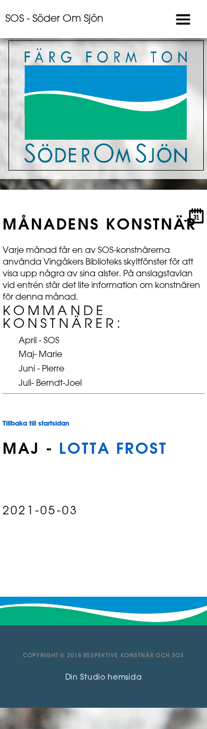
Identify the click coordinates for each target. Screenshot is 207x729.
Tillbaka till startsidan (36, 424)
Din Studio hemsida (103, 677)
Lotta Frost (113, 449)
